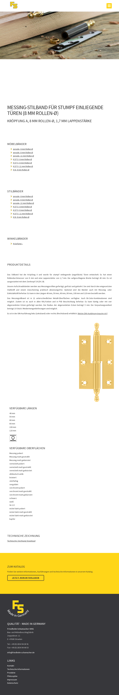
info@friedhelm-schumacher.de (21, 652)
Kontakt (10, 665)
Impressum (12, 679)
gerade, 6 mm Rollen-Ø (23, 149)
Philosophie (12, 676)
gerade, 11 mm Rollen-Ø (23, 156)
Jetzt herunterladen (25, 577)
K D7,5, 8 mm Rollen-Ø (22, 163)
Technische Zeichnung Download (21, 541)
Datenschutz (12, 683)
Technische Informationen (18, 669)
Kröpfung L (17, 243)
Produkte (11, 672)
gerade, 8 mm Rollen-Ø (23, 152)
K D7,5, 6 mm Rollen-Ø (22, 159)
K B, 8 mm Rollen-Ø (21, 169)
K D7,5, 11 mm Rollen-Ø (23, 166)
